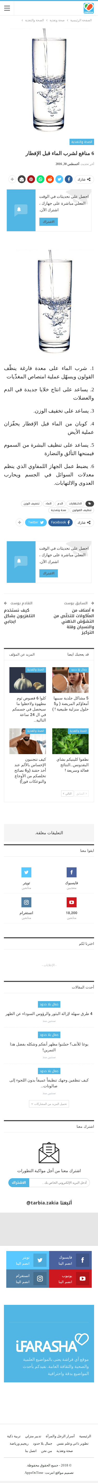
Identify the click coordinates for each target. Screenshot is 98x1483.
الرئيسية (85, 1436)
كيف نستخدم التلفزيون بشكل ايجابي (19, 616)
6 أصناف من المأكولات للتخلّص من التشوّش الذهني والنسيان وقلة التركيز (74, 621)
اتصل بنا (31, 1451)
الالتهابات (75, 503)
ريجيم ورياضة (19, 1443)
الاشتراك (48, 221)
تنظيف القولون (81, 510)
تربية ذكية (14, 1436)
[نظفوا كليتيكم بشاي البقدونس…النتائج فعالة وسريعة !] (70, 741)
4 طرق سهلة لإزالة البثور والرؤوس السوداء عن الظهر (49, 1013)
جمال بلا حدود (79, 669)
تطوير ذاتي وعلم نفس (73, 1443)
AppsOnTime (34, 1473)
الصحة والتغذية (81, 142)
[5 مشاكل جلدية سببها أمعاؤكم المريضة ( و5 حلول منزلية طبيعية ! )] (70, 680)
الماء (48, 503)
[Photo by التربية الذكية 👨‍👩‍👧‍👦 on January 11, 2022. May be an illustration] (81, 1229)
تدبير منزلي (33, 1436)
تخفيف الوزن (31, 503)
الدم (60, 503)
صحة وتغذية (58, 510)
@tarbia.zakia (42, 1202)
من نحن (46, 1451)
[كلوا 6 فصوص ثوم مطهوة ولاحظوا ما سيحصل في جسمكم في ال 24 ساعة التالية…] (27, 680)
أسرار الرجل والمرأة (60, 1436)
